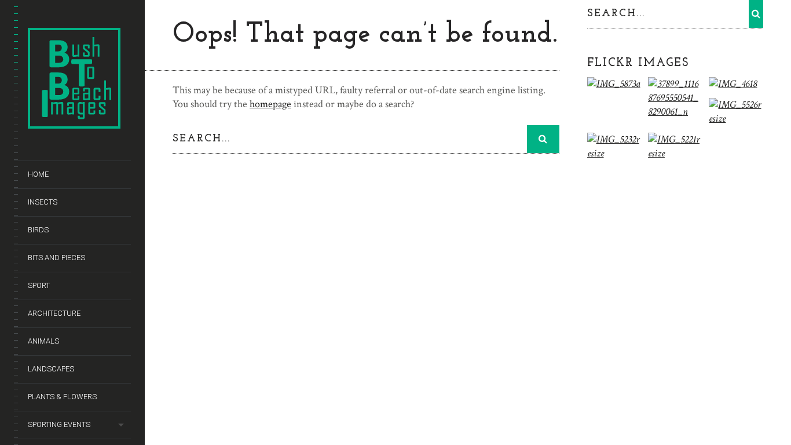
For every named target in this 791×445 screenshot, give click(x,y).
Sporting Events (59, 424)
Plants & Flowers (62, 396)
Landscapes (51, 368)
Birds (38, 229)
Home (38, 174)
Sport (39, 285)
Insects (42, 202)
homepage (270, 104)
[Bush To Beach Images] (74, 122)
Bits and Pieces (56, 257)
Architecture (54, 313)
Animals (43, 341)
